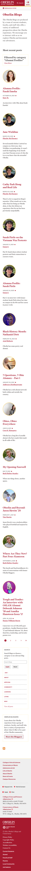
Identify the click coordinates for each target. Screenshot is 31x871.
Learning (7, 692)
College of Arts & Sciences (11, 762)
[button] (20, 3)
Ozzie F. (6, 247)
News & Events (8, 776)
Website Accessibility (10, 845)
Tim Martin (7, 517)
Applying (7, 682)
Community (8, 687)
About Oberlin (7, 773)
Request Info (8, 787)
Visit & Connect (20, 787)
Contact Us (6, 848)
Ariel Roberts (8, 341)
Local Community (8, 864)
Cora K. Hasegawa (9, 430)
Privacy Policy (7, 837)
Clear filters (8, 63)
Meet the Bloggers (14, 737)
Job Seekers (7, 867)
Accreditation (7, 842)
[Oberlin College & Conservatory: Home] (7, 3)
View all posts (8, 706)
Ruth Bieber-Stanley (10, 473)
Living (6, 696)
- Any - (6, 672)
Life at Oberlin (7, 771)
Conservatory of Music (10, 765)
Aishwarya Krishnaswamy (12, 385)
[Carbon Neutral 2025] (15, 827)
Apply (6, 792)
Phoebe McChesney (10, 138)
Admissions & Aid (10, 8)
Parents (5, 861)
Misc (5, 701)
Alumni (5, 854)
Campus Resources (9, 779)
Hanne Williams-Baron (11, 621)
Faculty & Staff (7, 857)
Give (12, 792)
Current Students (8, 851)
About (6, 677)
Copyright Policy (8, 840)
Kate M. (6, 98)
